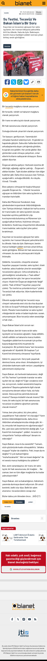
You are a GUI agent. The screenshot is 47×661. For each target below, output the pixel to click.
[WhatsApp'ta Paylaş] (19, 82)
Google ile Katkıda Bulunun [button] (26, 569)
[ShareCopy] (32, 82)
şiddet (20, 246)
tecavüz (9, 106)
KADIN (6, 13)
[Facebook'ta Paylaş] (7, 82)
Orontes (15, 518)
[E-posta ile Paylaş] (38, 82)
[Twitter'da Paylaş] (13, 82)
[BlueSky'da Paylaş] (26, 82)
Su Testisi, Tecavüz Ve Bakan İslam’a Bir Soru (19, 21)
